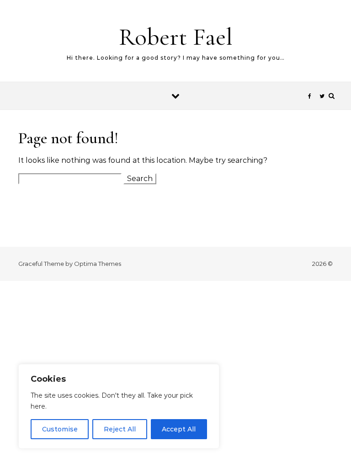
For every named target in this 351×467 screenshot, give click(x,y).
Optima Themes (97, 263)
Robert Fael (176, 37)
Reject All (120, 429)
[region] (118, 406)
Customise (60, 429)
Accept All (179, 429)
